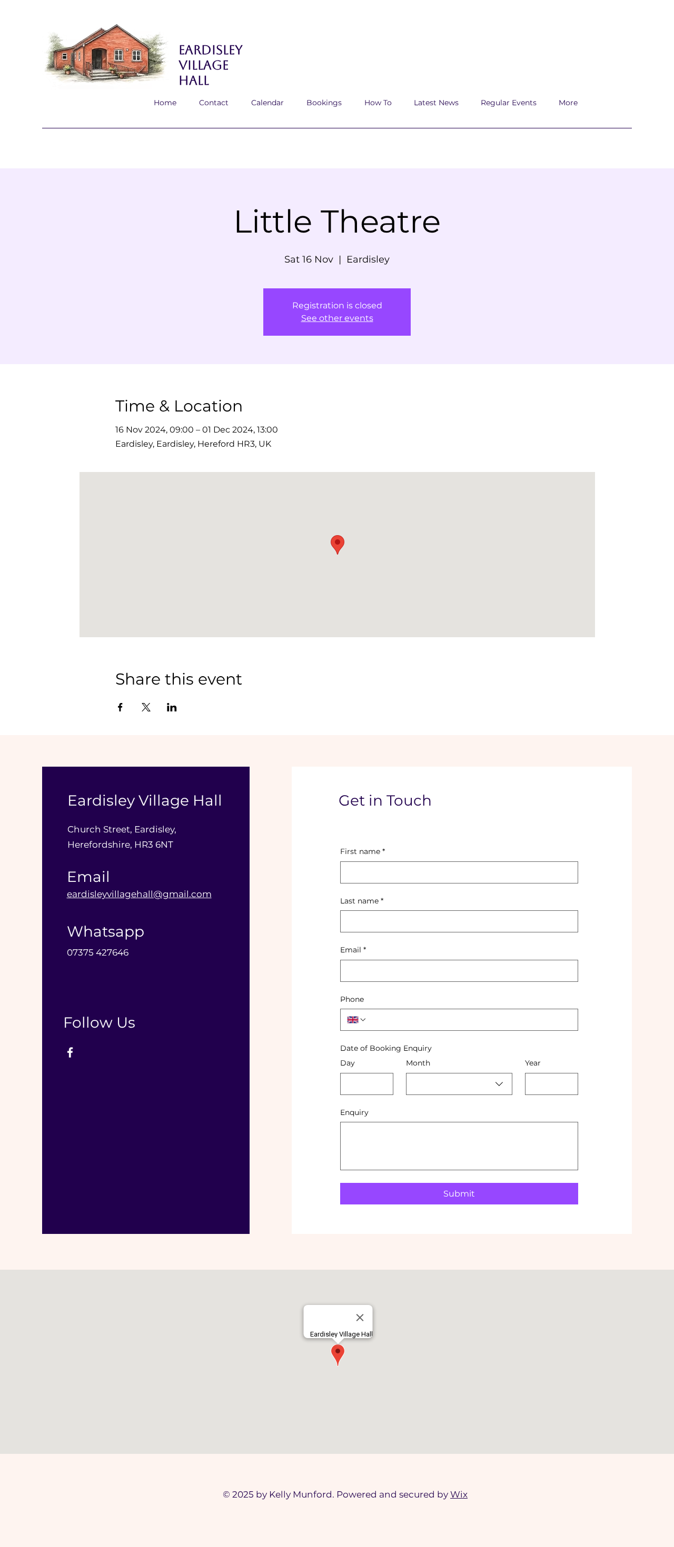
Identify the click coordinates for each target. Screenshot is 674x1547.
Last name (361, 901)
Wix (459, 1494)
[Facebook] (70, 1052)
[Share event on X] (146, 707)
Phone (352, 999)
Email (353, 950)
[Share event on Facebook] (120, 707)
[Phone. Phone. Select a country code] (357, 1020)
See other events (337, 318)
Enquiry (354, 1112)
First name (362, 851)
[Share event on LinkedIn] (172, 707)
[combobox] (459, 1084)
